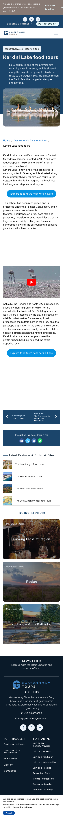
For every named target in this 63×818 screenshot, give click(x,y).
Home (6, 140)
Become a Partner (18, 23)
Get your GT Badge (43, 789)
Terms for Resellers (43, 784)
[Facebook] (21, 440)
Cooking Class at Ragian (31, 539)
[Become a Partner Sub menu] (31, 24)
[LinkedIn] (33, 440)
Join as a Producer (43, 757)
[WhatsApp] (40, 440)
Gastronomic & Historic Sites (22, 48)
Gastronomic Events (15, 744)
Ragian (31, 581)
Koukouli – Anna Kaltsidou (31, 624)
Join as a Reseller (42, 767)
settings (28, 807)
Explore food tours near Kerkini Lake (31, 193)
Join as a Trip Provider (44, 762)
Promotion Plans (41, 773)
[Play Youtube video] (31, 282)
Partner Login (46, 23)
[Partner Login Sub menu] (56, 24)
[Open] (56, 33)
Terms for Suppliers (43, 778)
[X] (27, 440)
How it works (10, 759)
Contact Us (10, 771)
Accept (9, 813)
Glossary (8, 765)
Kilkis (40, 513)
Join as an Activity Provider (41, 745)
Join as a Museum (42, 751)
